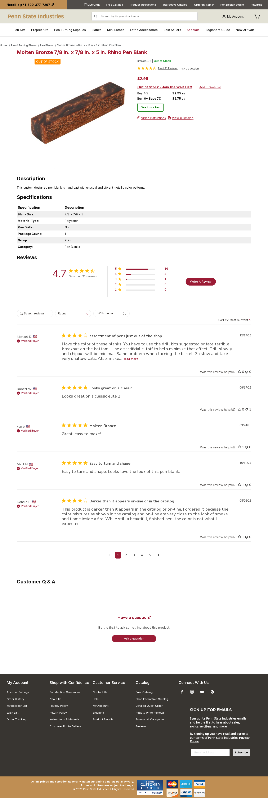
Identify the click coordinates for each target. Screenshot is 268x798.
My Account (235, 16)
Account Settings (18, 692)
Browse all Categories (150, 719)
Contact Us (100, 692)
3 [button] (134, 555)
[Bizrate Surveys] (157, 792)
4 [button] (142, 555)
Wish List (12, 712)
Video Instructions (153, 118)
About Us (56, 699)
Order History (15, 699)
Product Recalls (103, 719)
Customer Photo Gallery (65, 726)
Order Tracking (17, 719)
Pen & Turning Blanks (24, 45)
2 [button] (126, 555)
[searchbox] (35, 313)
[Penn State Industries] (36, 16)
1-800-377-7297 (37, 4)
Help (96, 699)
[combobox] (73, 313)
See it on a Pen (150, 107)
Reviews (141, 726)
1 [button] (118, 555)
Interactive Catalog (175, 4)
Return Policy (58, 712)
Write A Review (200, 282)
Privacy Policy (59, 705)
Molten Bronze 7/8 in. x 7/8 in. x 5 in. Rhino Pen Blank (89, 45)
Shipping (98, 712)
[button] (141, 269)
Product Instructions (143, 4)
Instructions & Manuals (65, 719)
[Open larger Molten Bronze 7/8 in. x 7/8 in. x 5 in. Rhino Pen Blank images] (76, 114)
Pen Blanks (47, 45)
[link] (157, 68)
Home (4, 45)
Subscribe (241, 752)
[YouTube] (202, 692)
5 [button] (150, 555)
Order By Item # (204, 4)
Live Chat (93, 4)
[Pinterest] (212, 692)
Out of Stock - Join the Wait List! (164, 87)
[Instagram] (192, 692)
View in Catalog (182, 118)
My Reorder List (17, 705)
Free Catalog (114, 4)
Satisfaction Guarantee (65, 692)
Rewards (256, 4)
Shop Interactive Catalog (152, 699)
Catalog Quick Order (149, 705)
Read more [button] (130, 359)
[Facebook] (182, 692)
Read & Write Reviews (150, 712)
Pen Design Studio (232, 4)
